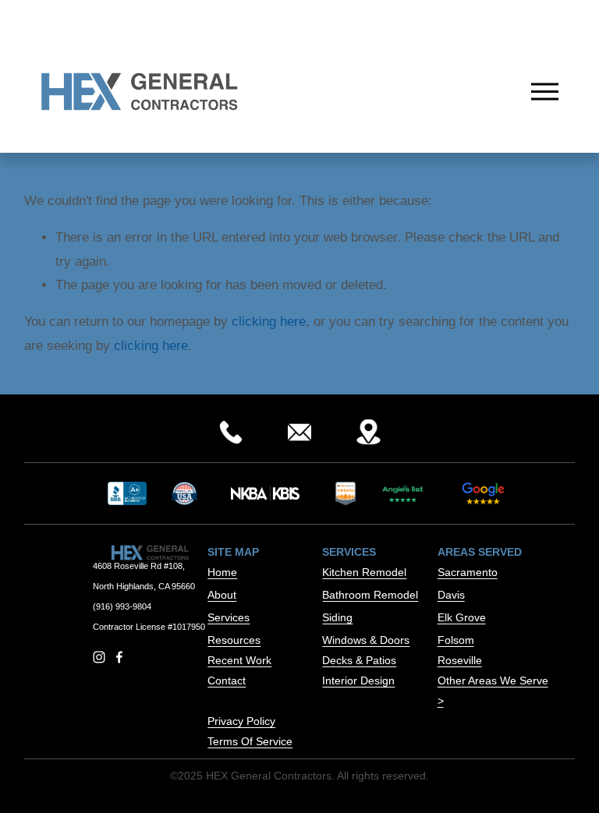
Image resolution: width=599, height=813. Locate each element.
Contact (226, 680)
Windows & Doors (365, 640)
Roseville (460, 660)
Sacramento (468, 572)
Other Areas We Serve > (493, 690)
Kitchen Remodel (364, 572)
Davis (451, 595)
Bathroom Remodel (370, 595)
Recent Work (239, 660)
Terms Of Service (249, 741)
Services (228, 617)
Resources (234, 640)
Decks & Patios (359, 660)
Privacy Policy (241, 721)
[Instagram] (99, 657)
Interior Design (358, 680)
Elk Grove (462, 617)
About (221, 595)
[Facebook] (119, 657)
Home (222, 572)
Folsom (456, 640)
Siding (337, 617)
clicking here (269, 321)
